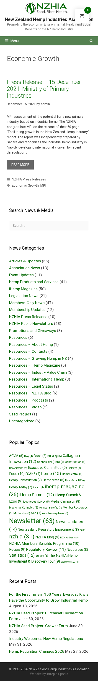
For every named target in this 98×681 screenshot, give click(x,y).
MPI (43, 185)
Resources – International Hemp (36, 379)
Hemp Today (20, 487)
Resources (18, 337)
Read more (20, 165)
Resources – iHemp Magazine (34, 365)
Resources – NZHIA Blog (30, 393)
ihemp (38, 487)
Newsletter (32, 521)
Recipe (17, 549)
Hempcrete (53, 480)
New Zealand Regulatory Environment (48, 529)
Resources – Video (25, 407)
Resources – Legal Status (31, 386)
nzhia (21, 536)
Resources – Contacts (28, 351)
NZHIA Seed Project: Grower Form (38, 626)
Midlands (21, 513)
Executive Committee (47, 467)
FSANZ (33, 474)
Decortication (18, 468)
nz (83, 529)
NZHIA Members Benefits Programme (44, 543)
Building (54, 456)
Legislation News (24, 295)
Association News (24, 268)
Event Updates (21, 275)
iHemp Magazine (23, 289)
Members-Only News (27, 302)
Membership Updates (27, 309)
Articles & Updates (25, 261)
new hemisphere (55, 513)
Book (40, 456)
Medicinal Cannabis (23, 507)
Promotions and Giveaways (32, 330)
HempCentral (72, 474)
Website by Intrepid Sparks (49, 674)
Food (17, 474)
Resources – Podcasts (28, 400)
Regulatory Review (46, 549)
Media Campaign (65, 501)
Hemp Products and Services (34, 281)
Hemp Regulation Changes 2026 (36, 651)
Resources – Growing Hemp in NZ (38, 358)
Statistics (22, 555)
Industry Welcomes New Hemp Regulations (46, 638)
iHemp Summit (36, 495)
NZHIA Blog (47, 537)
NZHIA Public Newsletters (31, 323)
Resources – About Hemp (31, 344)
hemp (51, 473)
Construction (75, 462)
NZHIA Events (70, 537)
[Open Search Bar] (91, 40)
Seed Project (20, 414)
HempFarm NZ (75, 480)
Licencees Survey (36, 501)
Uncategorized (21, 421)
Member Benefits (50, 507)
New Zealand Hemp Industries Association (49, 19)
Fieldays (74, 468)
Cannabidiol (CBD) (50, 462)
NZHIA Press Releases (29, 179)
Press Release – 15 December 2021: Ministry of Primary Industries (44, 89)
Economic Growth (25, 185)
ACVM (16, 456)
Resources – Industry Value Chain (38, 372)
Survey (42, 555)
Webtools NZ (70, 561)
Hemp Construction (25, 480)
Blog (28, 456)
